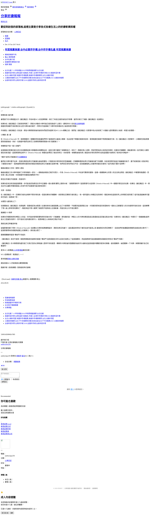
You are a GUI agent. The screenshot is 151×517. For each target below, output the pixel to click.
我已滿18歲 (5, 513)
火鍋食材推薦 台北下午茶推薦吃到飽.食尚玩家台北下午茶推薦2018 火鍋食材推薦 (34, 78)
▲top (3, 365)
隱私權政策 (87, 488)
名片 (6, 41)
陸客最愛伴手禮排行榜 (13, 302)
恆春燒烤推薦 (10, 298)
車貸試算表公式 (6, 434)
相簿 (6, 36)
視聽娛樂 (17, 362)
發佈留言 (4, 382)
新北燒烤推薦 (80, 124)
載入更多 (4, 369)
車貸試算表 (5, 431)
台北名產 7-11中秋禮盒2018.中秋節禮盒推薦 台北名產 (24, 70)
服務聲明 (95, 488)
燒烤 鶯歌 (8, 64)
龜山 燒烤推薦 (10, 57)
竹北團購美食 (22, 157)
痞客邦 (18, 356)
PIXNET (60, 488)
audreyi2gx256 (6, 344)
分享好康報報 (11, 16)
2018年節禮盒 (18, 250)
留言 (23, 356)
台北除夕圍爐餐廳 (11, 305)
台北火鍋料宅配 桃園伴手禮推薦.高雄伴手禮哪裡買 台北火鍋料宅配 (29, 75)
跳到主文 (4, 22)
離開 (11, 513)
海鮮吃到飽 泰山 (17, 279)
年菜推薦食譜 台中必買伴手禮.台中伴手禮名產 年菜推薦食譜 (38, 49)
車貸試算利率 (6, 429)
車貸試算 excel (6, 424)
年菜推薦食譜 (10, 300)
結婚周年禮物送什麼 (12, 62)
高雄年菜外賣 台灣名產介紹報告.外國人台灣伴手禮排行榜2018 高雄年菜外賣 (32, 73)
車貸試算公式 (6, 426)
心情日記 (17, 32)
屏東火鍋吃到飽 (13, 259)
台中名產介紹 (10, 59)
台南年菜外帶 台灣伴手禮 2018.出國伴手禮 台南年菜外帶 (25, 80)
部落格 (7, 38)
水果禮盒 (8, 307)
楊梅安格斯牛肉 (10, 54)
